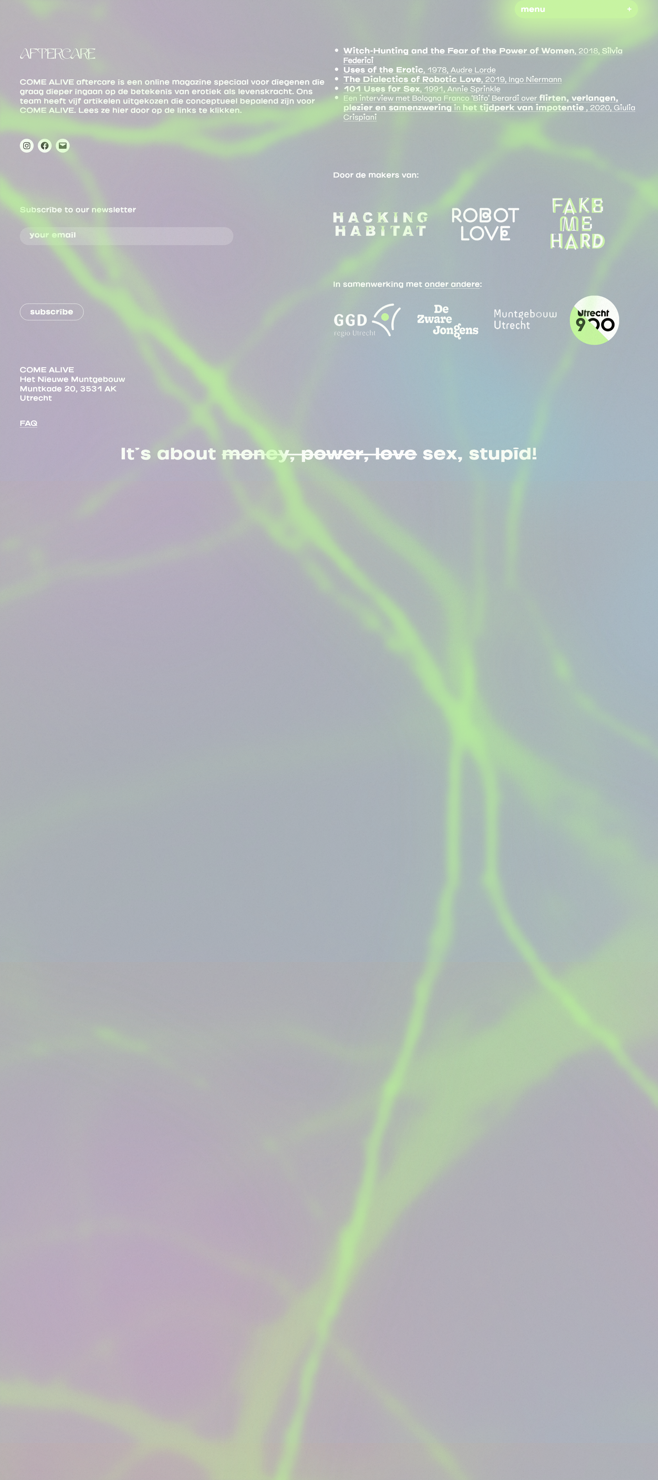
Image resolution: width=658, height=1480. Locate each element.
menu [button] (533, 7)
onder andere (452, 282)
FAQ (28, 421)
